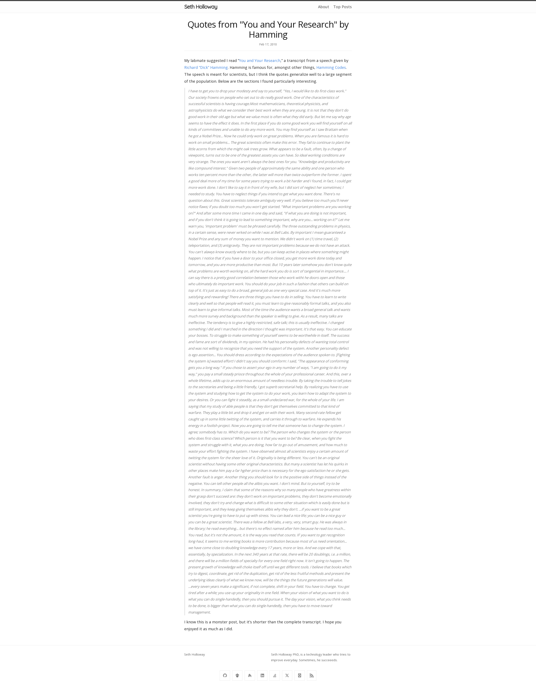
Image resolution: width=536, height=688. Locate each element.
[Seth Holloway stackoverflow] (274, 675)
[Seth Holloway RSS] (299, 675)
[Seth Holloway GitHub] (225, 675)
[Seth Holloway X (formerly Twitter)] (287, 675)
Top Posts (342, 6)
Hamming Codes (331, 67)
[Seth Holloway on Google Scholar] (237, 675)
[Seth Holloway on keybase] (250, 675)
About (323, 6)
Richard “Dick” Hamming (206, 67)
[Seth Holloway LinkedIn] (262, 675)
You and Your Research (259, 60)
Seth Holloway (200, 6)
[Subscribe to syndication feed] (311, 675)
